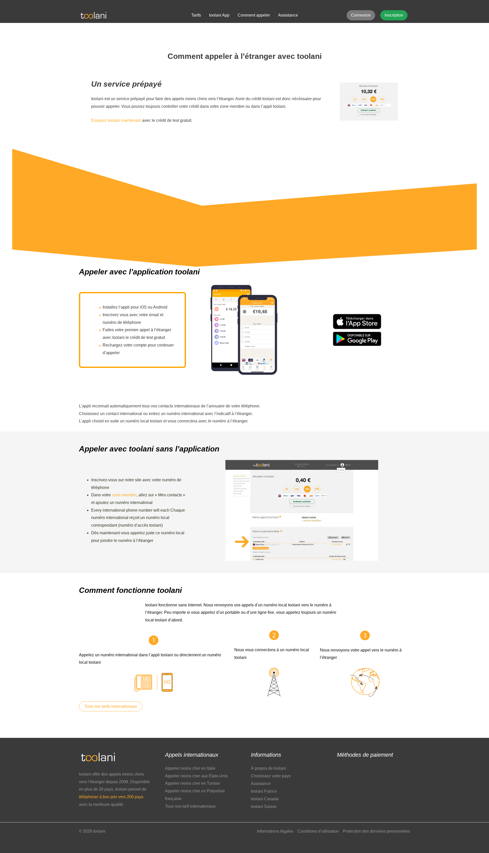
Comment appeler (254, 15)
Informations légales (275, 831)
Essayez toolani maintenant (116, 120)
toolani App (219, 15)
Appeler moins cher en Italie (190, 768)
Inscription (394, 15)
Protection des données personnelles (376, 831)
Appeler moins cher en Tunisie (192, 783)
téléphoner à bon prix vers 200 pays (111, 797)
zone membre (124, 495)
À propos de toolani (268, 768)
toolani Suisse (264, 806)
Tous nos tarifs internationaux (110, 706)
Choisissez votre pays (271, 776)
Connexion (361, 15)
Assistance (288, 15)
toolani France (264, 791)
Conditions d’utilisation (318, 831)
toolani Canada (265, 799)
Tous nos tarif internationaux (190, 806)
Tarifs (196, 15)
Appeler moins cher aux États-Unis (196, 776)
